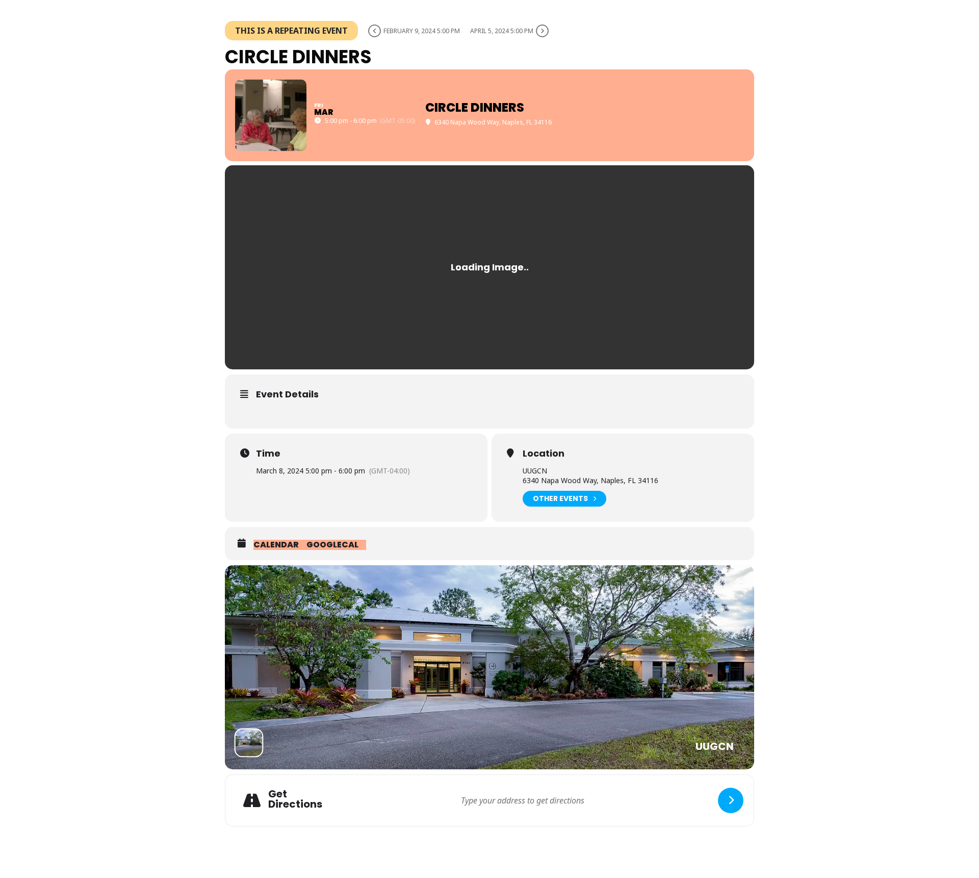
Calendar (276, 545)
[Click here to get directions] (730, 800)
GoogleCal (332, 545)
